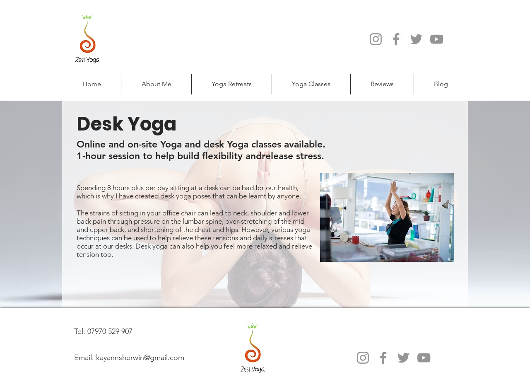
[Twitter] (416, 39)
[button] (231, 84)
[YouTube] (437, 39)
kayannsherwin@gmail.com (140, 357)
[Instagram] (376, 39)
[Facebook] (396, 39)
